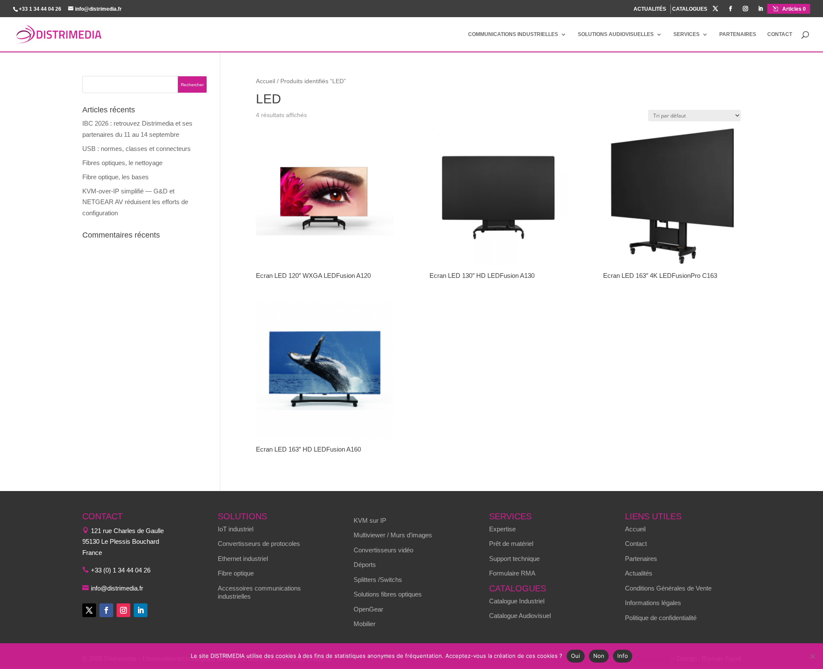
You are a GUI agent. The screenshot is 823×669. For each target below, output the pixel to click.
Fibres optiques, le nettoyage (122, 162)
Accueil (265, 81)
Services (686, 34)
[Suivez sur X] (89, 610)
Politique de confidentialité (661, 617)
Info (622, 655)
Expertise (502, 529)
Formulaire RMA (512, 573)
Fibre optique (236, 573)
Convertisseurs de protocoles (259, 543)
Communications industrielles (513, 34)
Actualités (638, 573)
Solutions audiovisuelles (616, 34)
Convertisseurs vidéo (383, 550)
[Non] (812, 656)
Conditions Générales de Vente (668, 588)
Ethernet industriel (243, 558)
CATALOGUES (689, 9)
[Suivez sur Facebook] (106, 610)
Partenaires (737, 34)
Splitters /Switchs (378, 579)
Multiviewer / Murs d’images (393, 535)
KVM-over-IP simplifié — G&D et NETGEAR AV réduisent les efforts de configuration (135, 202)
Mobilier (364, 623)
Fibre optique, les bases (115, 177)
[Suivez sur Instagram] (123, 610)
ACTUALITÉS (650, 9)
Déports (365, 564)
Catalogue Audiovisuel (520, 615)
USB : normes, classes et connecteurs (136, 148)
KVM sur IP (370, 520)
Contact (779, 34)
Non (599, 655)
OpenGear (368, 609)
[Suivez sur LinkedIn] (140, 610)
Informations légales (653, 602)
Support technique (514, 558)
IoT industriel (235, 529)
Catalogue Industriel (516, 601)
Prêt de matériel (511, 543)
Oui (575, 655)
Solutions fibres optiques (388, 594)
